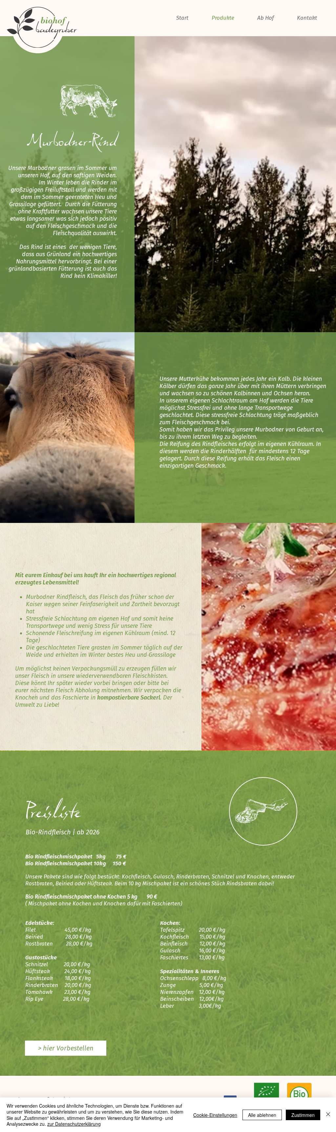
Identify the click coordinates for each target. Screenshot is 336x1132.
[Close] (328, 1115)
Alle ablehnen (262, 1115)
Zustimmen (303, 1115)
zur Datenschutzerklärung (74, 1123)
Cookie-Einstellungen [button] (215, 1115)
